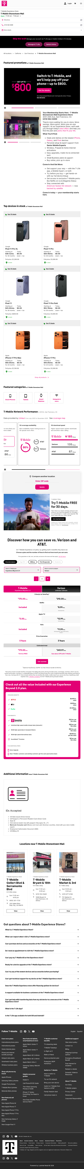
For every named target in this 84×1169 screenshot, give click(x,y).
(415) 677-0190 (67, 894)
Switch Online (51, 44)
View (15, 911)
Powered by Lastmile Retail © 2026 (42, 1165)
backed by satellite (55, 188)
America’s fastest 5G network (59, 186)
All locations (7, 53)
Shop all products (42, 377)
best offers (64, 128)
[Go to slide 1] (12, 108)
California (18, 53)
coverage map (59, 418)
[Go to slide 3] (58, 108)
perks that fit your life (66, 131)
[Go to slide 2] (35, 108)
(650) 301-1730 (14, 900)
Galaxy (50, 140)
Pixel (59, 140)
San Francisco (29, 53)
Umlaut (22, 418)
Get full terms (41, 97)
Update (42, 487)
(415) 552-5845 (41, 894)
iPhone (77, 138)
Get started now (58, 519)
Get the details (44, 90)
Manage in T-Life (34, 44)
